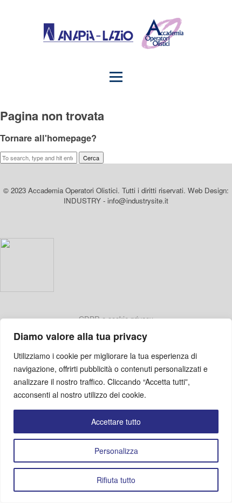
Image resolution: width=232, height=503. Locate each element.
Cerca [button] (91, 157)
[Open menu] (116, 76)
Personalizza (116, 450)
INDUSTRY (82, 200)
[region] (116, 410)
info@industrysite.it (137, 200)
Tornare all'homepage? (48, 137)
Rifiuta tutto (116, 479)
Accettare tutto (116, 421)
